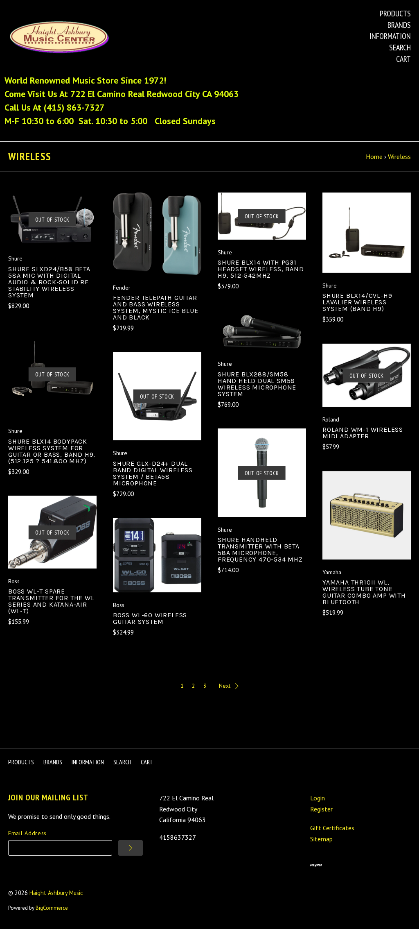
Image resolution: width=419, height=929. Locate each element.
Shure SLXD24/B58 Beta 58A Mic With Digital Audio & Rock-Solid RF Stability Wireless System (49, 282)
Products (395, 13)
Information (390, 36)
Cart (403, 59)
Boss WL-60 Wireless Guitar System (150, 618)
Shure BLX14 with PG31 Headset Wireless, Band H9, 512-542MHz (261, 268)
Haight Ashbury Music (56, 893)
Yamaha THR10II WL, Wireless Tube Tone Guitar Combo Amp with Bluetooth (364, 592)
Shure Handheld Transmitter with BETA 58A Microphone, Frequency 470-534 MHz (260, 549)
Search (400, 47)
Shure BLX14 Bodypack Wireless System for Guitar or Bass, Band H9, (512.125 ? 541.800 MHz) (51, 451)
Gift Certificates (332, 828)
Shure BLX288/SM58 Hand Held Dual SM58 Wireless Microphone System (257, 384)
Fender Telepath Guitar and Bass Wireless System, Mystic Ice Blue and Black (155, 307)
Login (317, 798)
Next (224, 685)
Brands (399, 25)
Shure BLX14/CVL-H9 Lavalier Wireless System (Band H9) (357, 302)
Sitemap (321, 839)
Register (321, 809)
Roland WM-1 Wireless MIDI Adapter (362, 433)
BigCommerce (52, 907)
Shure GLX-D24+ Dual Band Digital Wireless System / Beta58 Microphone (153, 473)
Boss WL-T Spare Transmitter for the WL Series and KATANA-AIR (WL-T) (51, 601)
